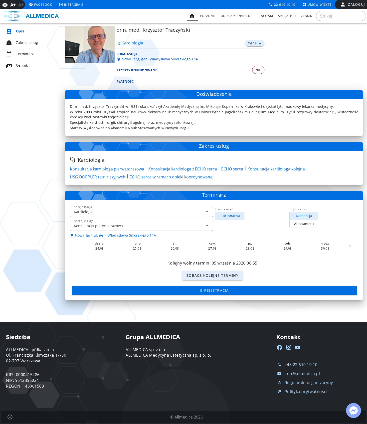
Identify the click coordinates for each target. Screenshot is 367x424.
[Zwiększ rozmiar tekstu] (13, 5)
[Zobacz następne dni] (350, 246)
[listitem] (29, 31)
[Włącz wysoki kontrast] (5, 4)
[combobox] (141, 212)
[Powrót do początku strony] (10, 417)
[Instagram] (288, 347)
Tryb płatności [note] (299, 209)
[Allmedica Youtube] (297, 347)
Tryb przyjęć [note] (224, 209)
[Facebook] (279, 347)
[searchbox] (341, 16)
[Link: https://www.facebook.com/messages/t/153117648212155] (353, 410)
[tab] (192, 16)
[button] (207, 212)
